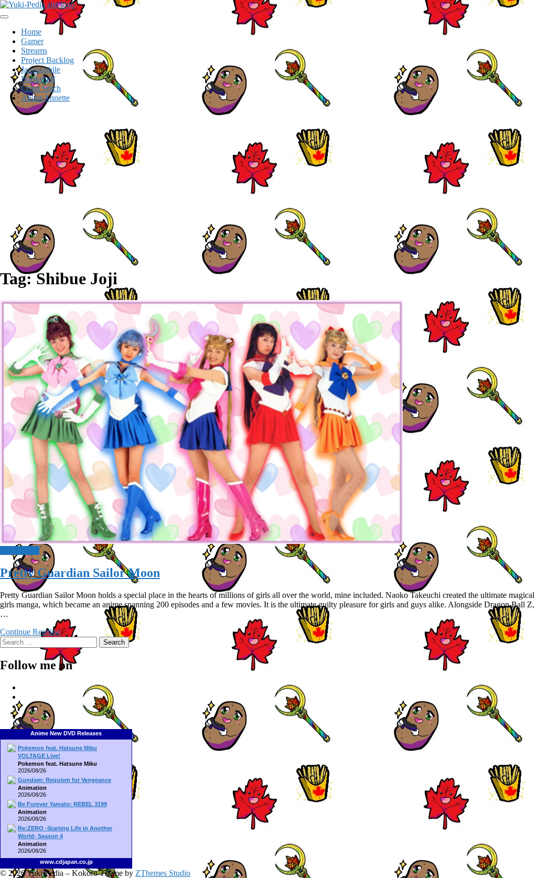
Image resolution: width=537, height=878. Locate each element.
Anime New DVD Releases (66, 733)
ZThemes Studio (162, 873)
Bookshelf (38, 78)
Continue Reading (30, 631)
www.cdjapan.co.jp (66, 862)
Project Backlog (47, 60)
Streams (34, 50)
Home (31, 31)
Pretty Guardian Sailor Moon (80, 573)
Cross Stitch (41, 88)
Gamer (32, 41)
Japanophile (40, 69)
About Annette (45, 97)
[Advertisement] (268, 184)
